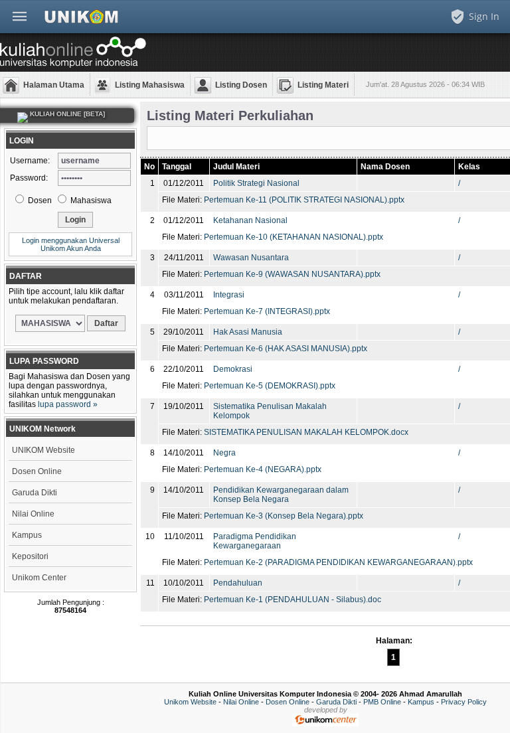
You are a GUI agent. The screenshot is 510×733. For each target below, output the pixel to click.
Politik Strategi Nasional (256, 183)
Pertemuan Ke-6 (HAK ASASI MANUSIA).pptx (285, 348)
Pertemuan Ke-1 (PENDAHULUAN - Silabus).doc (292, 599)
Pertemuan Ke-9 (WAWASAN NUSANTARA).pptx (292, 274)
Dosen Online (37, 471)
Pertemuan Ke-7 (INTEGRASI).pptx (267, 311)
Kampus (27, 535)
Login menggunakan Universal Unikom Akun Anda (71, 244)
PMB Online (382, 702)
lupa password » (68, 404)
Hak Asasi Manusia (247, 332)
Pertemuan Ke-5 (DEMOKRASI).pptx (269, 385)
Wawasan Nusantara (251, 257)
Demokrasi (232, 369)
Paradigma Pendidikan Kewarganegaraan (254, 541)
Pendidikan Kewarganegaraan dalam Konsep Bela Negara (281, 494)
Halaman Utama (53, 85)
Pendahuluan (237, 583)
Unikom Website (190, 702)
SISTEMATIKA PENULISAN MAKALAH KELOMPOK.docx (306, 432)
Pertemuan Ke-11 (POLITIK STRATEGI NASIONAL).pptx (304, 199)
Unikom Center (39, 577)
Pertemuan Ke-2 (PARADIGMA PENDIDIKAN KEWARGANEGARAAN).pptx (338, 562)
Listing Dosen (241, 85)
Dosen (39, 200)
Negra (224, 452)
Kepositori (30, 556)
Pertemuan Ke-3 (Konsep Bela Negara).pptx (283, 516)
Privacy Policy (464, 702)
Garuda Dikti (34, 492)
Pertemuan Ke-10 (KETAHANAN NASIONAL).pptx (293, 237)
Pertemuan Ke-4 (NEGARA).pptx (262, 469)
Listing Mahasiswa (150, 85)
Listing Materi (323, 85)
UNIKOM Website (43, 450)
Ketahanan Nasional (250, 220)
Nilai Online (33, 514)
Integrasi (228, 294)
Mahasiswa (90, 200)
